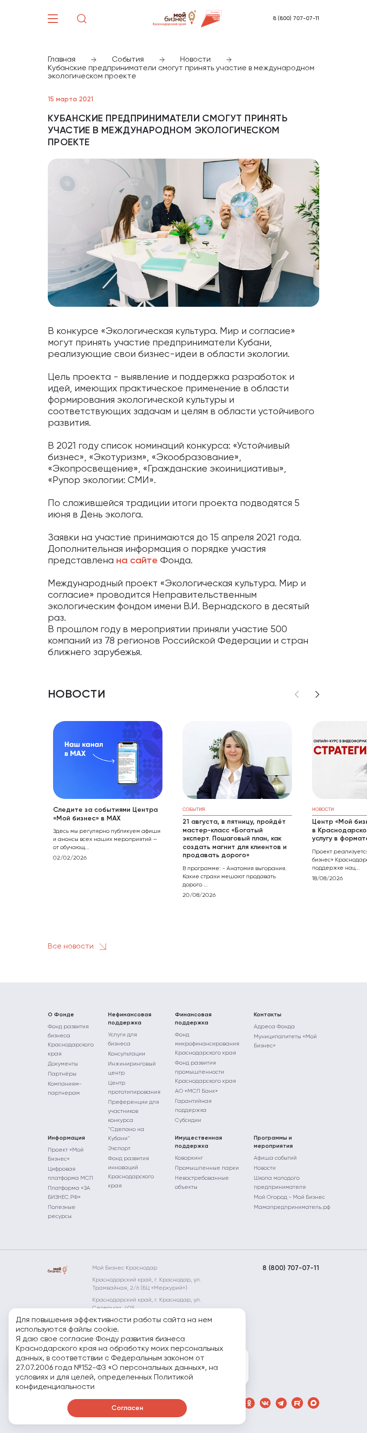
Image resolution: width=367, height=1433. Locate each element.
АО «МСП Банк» (196, 1091)
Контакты (267, 1015)
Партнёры (62, 1074)
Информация (66, 1138)
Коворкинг (189, 1158)
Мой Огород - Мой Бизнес (289, 1197)
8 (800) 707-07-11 (296, 19)
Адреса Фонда (274, 1027)
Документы (63, 1064)
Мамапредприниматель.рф (292, 1207)
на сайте (137, 561)
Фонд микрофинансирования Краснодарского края (207, 1044)
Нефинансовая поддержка (129, 1019)
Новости (265, 1168)
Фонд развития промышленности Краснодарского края (205, 1072)
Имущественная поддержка (198, 1142)
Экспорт (119, 1149)
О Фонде (61, 1015)
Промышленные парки (207, 1168)
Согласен (127, 1408)
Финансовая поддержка (193, 1019)
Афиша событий (275, 1158)
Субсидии (188, 1120)
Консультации (126, 1054)
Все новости (72, 946)
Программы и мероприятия (273, 1142)
